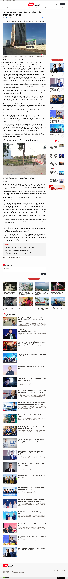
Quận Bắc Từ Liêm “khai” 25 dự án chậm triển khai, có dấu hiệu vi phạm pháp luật (20, 253)
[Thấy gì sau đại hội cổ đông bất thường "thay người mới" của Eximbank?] (57, 128)
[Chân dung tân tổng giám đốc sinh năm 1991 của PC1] (61, 181)
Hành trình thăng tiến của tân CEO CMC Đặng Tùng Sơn (31, 512)
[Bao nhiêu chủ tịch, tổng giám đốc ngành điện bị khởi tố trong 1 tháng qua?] (10, 491)
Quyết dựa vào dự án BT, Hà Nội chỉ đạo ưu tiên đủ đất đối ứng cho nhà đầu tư (19, 247)
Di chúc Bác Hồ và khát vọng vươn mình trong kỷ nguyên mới (9, 293)
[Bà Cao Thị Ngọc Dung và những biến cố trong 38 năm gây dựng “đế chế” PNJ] (57, 99)
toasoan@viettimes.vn (59, 567)
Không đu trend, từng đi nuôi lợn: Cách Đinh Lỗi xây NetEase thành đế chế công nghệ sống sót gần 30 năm (53, 147)
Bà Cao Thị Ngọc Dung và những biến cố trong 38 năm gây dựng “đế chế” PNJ (55, 106)
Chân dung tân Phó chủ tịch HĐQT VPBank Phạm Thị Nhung (31, 415)
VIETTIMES (34, 4)
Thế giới (45, 7)
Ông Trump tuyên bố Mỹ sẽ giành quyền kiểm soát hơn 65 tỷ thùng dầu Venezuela (42, 293)
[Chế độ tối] (58, 4)
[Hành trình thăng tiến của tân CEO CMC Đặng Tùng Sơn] (10, 515)
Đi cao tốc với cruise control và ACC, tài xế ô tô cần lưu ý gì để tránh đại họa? (10, 308)
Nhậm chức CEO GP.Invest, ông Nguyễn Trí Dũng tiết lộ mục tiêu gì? (31, 464)
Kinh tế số (17, 7)
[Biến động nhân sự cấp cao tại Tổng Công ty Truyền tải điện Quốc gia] (57, 114)
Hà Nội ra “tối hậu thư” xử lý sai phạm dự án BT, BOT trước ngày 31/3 (17, 250)
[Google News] (44, 17)
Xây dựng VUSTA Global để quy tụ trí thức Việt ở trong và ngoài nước (26, 308)
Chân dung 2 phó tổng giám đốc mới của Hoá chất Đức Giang (31, 476)
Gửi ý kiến (43, 274)
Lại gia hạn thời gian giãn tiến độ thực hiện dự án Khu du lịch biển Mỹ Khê (18, 252)
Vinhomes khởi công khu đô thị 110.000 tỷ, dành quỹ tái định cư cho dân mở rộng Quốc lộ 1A (26, 293)
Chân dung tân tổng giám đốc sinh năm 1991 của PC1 (54, 180)
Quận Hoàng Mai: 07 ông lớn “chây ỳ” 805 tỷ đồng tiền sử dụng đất (17, 249)
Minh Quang (6, 17)
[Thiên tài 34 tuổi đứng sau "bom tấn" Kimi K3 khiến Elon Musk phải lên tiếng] (10, 382)
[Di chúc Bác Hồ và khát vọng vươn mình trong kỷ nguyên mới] (10, 286)
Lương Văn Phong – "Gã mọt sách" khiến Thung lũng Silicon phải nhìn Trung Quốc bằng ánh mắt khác (55, 90)
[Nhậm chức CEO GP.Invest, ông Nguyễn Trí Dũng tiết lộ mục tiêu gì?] (10, 467)
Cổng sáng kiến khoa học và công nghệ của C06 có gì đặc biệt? (57, 293)
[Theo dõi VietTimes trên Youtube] (60, 571)
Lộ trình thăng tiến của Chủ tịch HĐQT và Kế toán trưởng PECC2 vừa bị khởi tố (55, 74)
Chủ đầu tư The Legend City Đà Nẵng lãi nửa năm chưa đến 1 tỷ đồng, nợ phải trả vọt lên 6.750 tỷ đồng (42, 308)
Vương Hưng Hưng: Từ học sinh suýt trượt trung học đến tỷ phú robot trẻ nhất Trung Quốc (31, 440)
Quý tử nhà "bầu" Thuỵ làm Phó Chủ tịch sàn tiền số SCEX (32, 524)
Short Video (40, 7)
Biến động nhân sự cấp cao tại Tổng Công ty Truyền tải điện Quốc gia (55, 121)
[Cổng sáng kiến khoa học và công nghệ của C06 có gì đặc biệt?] (58, 286)
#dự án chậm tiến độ (11, 257)
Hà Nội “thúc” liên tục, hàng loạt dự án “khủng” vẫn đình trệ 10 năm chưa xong (19, 245)
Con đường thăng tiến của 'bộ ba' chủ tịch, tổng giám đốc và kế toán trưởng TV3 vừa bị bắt (31, 500)
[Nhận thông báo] (56, 4)
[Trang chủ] (3, 8)
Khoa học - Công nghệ (25, 7)
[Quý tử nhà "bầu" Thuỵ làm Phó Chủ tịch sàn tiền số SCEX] (10, 528)
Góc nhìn (12, 7)
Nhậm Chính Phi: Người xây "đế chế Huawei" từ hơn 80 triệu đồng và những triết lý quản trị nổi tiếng (32, 391)
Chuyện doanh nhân (53, 7)
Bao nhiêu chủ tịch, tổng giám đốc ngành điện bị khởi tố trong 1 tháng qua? (31, 488)
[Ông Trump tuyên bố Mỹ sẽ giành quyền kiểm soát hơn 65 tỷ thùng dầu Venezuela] (42, 286)
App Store (59, 578)
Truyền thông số (61, 7)
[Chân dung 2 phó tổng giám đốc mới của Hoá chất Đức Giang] (10, 479)
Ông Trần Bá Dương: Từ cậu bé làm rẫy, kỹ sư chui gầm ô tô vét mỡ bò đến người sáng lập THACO (31, 403)
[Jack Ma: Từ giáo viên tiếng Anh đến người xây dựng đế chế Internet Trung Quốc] (61, 156)
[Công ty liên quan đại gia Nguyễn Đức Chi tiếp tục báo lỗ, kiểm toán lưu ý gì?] (58, 301)
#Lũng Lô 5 (18, 257)
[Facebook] (38, 17)
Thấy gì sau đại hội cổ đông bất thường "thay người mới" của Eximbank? (55, 135)
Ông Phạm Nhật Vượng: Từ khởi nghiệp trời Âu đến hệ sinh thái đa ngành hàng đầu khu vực (53, 165)
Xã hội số (7, 7)
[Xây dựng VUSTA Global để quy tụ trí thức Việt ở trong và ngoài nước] (26, 301)
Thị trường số (34, 7)
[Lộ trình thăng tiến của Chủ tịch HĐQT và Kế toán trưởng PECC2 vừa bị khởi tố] (57, 67)
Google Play (63, 578)
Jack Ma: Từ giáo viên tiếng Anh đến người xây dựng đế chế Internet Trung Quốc (53, 157)
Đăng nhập (63, 4)
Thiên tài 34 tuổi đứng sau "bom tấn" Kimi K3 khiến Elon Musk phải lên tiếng (32, 379)
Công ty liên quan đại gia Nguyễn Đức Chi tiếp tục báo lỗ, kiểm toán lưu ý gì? (58, 308)
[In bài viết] (40, 17)
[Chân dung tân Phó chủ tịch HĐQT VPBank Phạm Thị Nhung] (10, 418)
